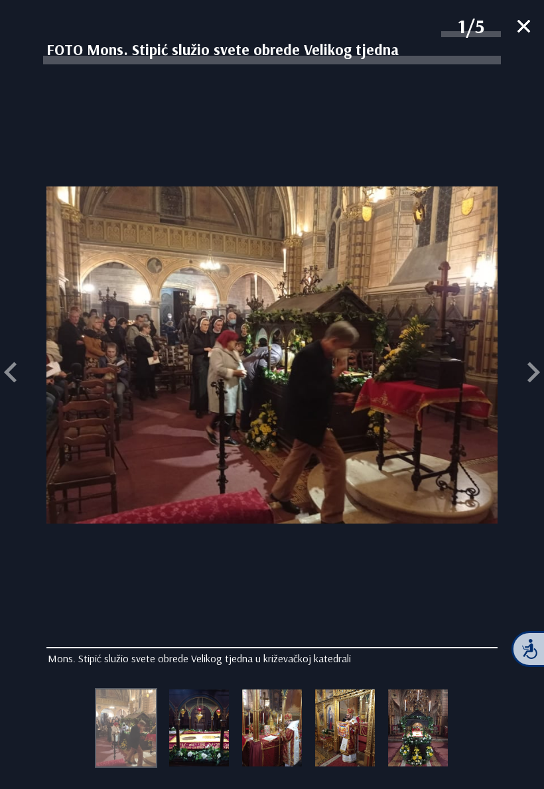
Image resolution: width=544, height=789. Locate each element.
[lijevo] (10, 374)
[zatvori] (524, 27)
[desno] (533, 374)
